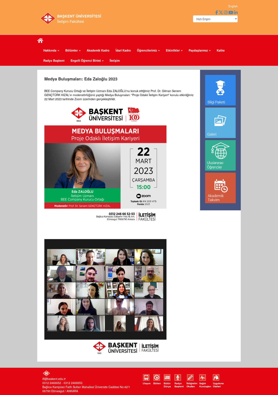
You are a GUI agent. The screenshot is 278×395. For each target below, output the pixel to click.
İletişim (115, 60)
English (233, 6)
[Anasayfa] (40, 40)
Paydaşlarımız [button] (199, 50)
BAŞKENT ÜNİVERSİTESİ (79, 16)
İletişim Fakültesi (70, 21)
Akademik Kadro (98, 50)
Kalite (221, 50)
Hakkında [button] (50, 50)
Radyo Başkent (54, 60)
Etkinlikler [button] (173, 50)
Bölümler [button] (72, 50)
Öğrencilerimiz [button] (147, 50)
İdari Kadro (123, 50)
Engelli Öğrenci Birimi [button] (86, 60)
